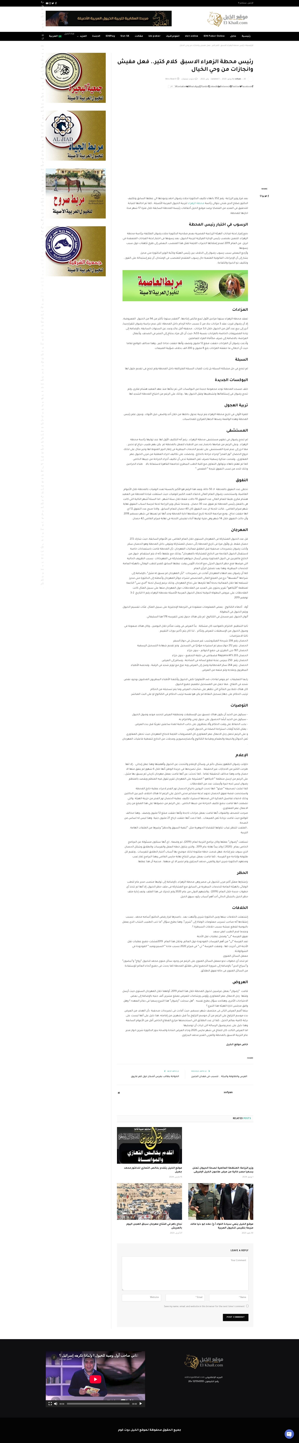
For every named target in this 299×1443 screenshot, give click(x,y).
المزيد (83, 36)
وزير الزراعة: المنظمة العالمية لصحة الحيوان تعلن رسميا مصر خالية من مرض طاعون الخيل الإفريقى (222, 1170)
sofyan (238, 79)
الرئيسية (249, 45)
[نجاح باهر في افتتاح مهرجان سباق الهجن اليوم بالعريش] (149, 1201)
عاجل (233, 36)
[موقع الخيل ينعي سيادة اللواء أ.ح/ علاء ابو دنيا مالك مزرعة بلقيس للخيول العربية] (220, 1201)
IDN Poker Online (214, 36)
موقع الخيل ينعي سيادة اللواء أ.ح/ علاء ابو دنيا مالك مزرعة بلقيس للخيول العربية (221, 1226)
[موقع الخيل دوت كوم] (227, 19)
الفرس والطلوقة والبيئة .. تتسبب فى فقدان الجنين (219, 1076)
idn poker (154, 36)
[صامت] (55, 1403)
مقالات (139, 36)
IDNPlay (110, 36)
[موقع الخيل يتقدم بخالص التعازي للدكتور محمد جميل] (149, 1145)
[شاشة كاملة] (50, 1403)
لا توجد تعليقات (187, 79)
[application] (95, 1379)
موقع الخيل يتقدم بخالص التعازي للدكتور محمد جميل (153, 1170)
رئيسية (246, 36)
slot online (191, 36)
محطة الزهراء (196, 203)
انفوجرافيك (172, 36)
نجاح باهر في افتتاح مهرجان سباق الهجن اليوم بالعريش (154, 1226)
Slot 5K (124, 36)
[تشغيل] (140, 1403)
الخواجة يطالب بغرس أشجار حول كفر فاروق (155, 1076)
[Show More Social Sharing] (171, 86)
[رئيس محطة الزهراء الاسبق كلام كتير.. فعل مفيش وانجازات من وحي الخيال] (185, 136)
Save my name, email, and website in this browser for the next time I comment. (204, 1307)
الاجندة (96, 36)
